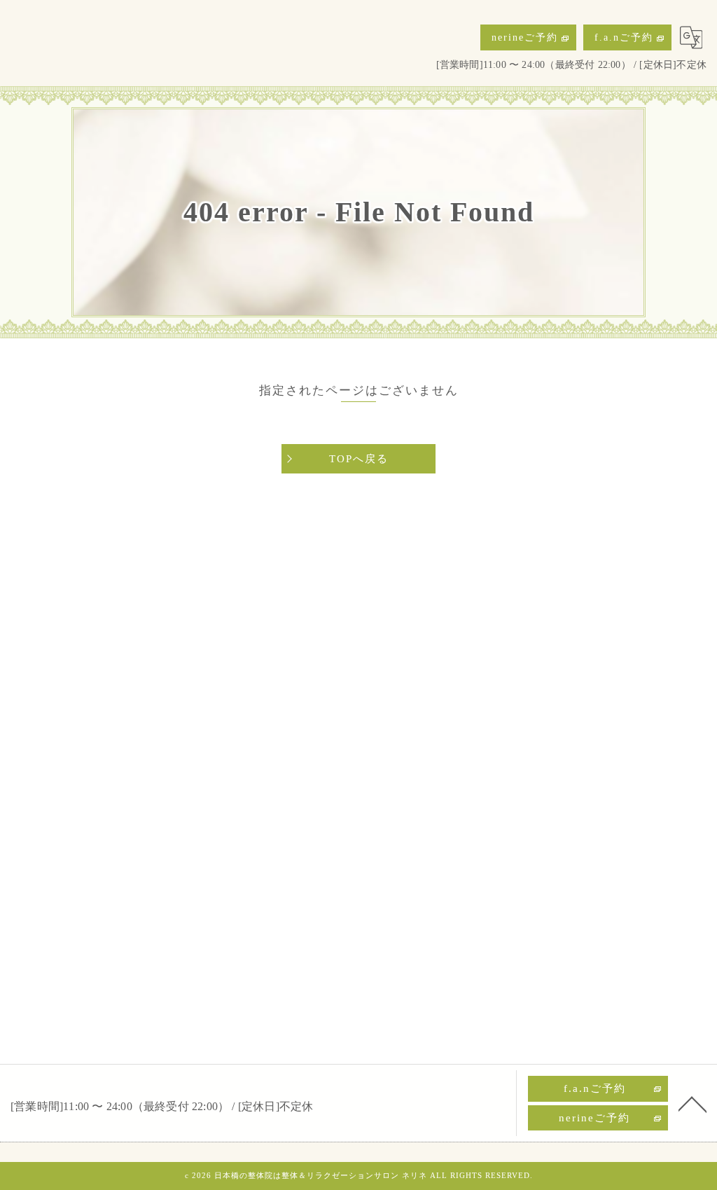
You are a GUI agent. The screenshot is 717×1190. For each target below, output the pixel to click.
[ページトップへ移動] (692, 1103)
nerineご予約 (525, 37)
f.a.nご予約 (623, 37)
